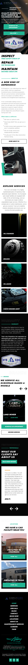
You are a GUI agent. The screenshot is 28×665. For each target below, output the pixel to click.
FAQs (14, 629)
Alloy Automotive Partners (17, 646)
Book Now (14, 616)
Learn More (14, 417)
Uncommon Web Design (19, 655)
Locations (14, 619)
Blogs (14, 611)
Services (14, 606)
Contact (14, 613)
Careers (14, 627)
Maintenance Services (14, 624)
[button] (26, 3)
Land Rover (9, 415)
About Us (14, 621)
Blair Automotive (14, 649)
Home (14, 603)
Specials (14, 608)
